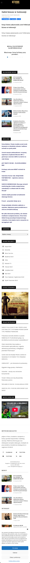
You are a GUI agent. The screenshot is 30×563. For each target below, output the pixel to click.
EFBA (6, 260)
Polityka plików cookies (14, 561)
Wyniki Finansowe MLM (11, 280)
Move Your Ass (8, 253)
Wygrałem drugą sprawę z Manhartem (12, 367)
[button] (27, 529)
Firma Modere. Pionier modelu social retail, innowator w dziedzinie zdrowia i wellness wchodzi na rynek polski (14, 146)
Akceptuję (15, 548)
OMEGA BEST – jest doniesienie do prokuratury (14, 363)
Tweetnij (13, 19)
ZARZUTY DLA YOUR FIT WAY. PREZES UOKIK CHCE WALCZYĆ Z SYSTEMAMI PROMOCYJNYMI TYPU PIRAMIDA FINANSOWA (15, 329)
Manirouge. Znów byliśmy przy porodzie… (15, 53)
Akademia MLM (8, 256)
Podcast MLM (8, 267)
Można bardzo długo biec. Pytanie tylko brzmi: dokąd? (20, 112)
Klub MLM (7, 273)
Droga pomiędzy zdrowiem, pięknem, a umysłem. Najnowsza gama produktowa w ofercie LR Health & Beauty (14, 207)
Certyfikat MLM (8, 270)
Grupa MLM (7, 246)
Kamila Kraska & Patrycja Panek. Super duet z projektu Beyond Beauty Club (20, 516)
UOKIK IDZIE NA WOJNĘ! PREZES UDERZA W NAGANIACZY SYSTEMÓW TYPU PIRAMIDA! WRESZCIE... (14, 357)
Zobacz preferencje (15, 557)
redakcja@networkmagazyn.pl (16, 466)
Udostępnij (5, 19)
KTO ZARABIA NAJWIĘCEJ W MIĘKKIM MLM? (18, 78)
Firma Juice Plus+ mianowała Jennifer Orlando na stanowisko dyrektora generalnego (20, 90)
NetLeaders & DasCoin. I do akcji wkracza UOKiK (15, 384)
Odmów (15, 552)
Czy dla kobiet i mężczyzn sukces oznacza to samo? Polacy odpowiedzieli (20, 101)
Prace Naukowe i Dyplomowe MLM (14, 277)
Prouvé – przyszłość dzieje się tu (11, 201)
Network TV (7, 263)
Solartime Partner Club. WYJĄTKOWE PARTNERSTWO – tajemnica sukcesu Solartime (13, 178)
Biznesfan (7, 250)
